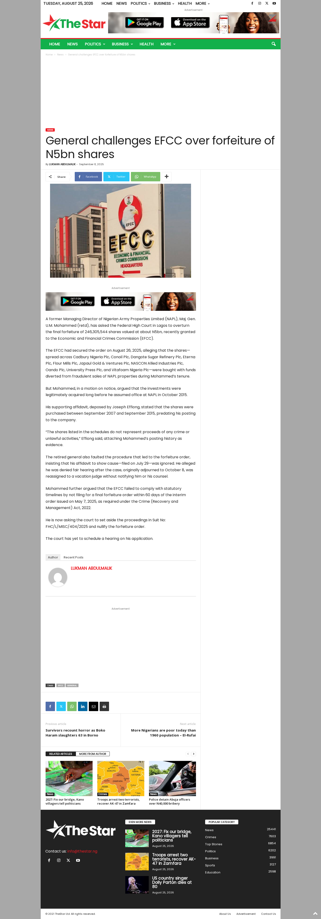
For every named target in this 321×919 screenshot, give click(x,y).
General (72, 685)
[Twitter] (267, 3)
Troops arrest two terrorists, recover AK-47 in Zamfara (118, 801)
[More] (167, 176)
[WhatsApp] (72, 706)
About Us (225, 914)
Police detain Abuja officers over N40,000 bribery (169, 801)
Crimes (102, 794)
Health (185, 3)
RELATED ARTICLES (60, 754)
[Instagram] (259, 3)
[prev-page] (188, 754)
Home (107, 3)
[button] (273, 44)
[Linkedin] (82, 706)
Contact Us (268, 914)
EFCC (60, 685)
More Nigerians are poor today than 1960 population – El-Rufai (163, 732)
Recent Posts (73, 557)
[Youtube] (274, 3)
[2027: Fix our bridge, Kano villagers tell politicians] (69, 778)
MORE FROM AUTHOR (92, 754)
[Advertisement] (161, 93)
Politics (139, 3)
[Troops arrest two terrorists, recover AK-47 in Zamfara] (120, 778)
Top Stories (213, 844)
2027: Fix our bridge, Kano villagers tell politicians (65, 801)
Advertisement (246, 914)
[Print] (104, 706)
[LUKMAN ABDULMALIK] (57, 577)
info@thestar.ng (82, 851)
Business (162, 3)
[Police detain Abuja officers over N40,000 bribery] (172, 778)
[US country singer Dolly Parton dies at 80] (137, 885)
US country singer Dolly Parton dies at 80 (172, 882)
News (121, 3)
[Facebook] (252, 3)
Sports (210, 865)
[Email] (93, 706)
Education (212, 872)
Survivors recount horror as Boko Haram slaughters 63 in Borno (75, 732)
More (201, 3)
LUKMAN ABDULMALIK (62, 164)
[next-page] (193, 754)
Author (53, 557)
